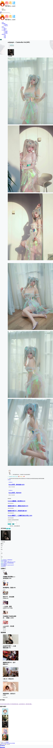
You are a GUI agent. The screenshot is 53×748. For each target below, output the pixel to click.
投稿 (1, 39)
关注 (7, 528)
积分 (3, 8)
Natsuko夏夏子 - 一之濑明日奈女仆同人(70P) (20, 515)
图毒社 (7, 742)
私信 (9, 528)
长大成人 (3, 27)
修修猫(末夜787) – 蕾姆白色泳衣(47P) (18, 506)
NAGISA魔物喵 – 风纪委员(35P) (16, 501)
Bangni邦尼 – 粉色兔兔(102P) (17, 484)
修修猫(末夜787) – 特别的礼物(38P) (17, 510)
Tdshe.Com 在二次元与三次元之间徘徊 (8, 743)
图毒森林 (3, 23)
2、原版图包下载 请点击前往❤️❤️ (16, 476)
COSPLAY (12, 44)
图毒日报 (3, 34)
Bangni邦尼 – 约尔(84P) (15, 492)
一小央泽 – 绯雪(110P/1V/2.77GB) (8, 561)
